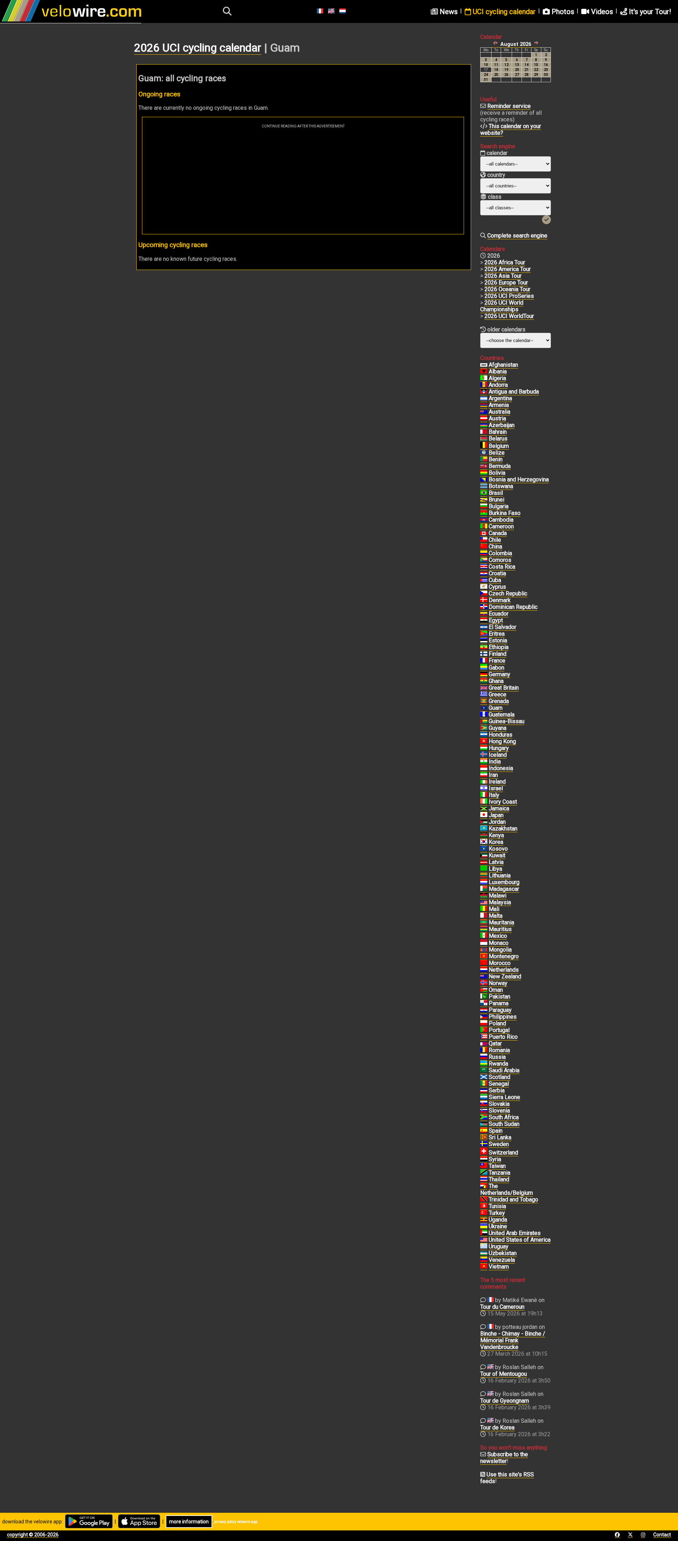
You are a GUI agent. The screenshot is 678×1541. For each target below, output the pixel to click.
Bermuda (500, 466)
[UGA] (483, 1219)
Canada (498, 533)
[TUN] (483, 1206)
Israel (496, 788)
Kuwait (497, 855)
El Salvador (502, 627)
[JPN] (483, 815)
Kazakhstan (503, 828)
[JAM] (483, 808)
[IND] (483, 761)
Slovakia (499, 1104)
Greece (497, 694)
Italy (494, 795)
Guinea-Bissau (506, 721)
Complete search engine (517, 235)
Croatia (497, 573)
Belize (497, 452)
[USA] (483, 1239)
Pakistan (499, 996)
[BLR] (483, 438)
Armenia (499, 405)
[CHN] (483, 546)
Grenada (499, 701)
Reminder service (509, 106)
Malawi (497, 895)
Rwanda (498, 1063)
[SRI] (483, 1137)
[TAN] (483, 1172)
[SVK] (483, 1104)
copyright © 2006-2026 (33, 1534)
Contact (662, 1534)
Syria (495, 1159)
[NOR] (483, 983)
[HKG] (483, 741)
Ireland (497, 781)
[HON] (483, 734)
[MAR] (483, 963)
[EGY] (483, 620)
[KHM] (483, 519)
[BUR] (483, 513)
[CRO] (483, 573)
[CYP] (483, 586)
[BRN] (483, 432)
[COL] (483, 553)
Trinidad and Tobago (513, 1199)
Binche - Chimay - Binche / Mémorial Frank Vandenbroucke (512, 1340)
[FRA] (483, 660)
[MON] (483, 943)
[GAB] (483, 667)
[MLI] (483, 909)
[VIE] (483, 1266)
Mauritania (501, 922)
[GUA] (483, 714)
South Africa (504, 1117)
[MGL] (483, 949)
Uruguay (499, 1246)
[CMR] (483, 526)
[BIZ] (483, 452)
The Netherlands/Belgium (506, 1189)
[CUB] (483, 580)
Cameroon (501, 526)
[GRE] (483, 694)
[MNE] (483, 956)
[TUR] (483, 1213)
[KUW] (483, 855)
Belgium (499, 446)
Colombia (500, 553)
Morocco (500, 963)
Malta (495, 915)
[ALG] (483, 378)
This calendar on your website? (510, 129)
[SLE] (483, 1097)
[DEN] (483, 600)
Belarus (498, 438)
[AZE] (483, 425)
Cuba (495, 580)
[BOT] (483, 486)
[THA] (483, 1179)
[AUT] (483, 418)
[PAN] (483, 1003)
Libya (495, 868)
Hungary (499, 748)
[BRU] (483, 499)
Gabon (496, 667)
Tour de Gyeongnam (504, 1400)
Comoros (500, 560)
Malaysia (500, 902)
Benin (495, 459)
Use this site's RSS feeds (507, 1478)
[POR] (483, 1030)
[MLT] (483, 915)
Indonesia (501, 768)
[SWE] (483, 1144)
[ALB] (483, 371)
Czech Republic (508, 593)
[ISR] (483, 788)
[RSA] (483, 1117)
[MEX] (483, 936)
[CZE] (483, 593)
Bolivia (497, 472)
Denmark (500, 600)
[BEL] (483, 446)
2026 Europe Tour (506, 282)
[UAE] (483, 1233)
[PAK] (483, 996)
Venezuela (502, 1260)
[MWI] (483, 895)
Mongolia (500, 949)
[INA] (483, 768)
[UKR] (483, 1226)
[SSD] (483, 1124)
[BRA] (483, 493)
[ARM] (483, 405)
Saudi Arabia (504, 1070)
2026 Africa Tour (504, 262)
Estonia (498, 640)
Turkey (497, 1213)
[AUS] (483, 411)
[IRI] (483, 775)
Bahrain (498, 431)
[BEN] (483, 459)
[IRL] (483, 781)
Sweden (499, 1144)
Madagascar (504, 889)
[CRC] (483, 566)
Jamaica (499, 808)
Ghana (496, 681)
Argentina (500, 398)
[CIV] (483, 801)
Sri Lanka (500, 1137)
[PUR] (483, 1037)
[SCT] (483, 1077)
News (448, 11)
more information (189, 1521)
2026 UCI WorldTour (509, 316)
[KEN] (483, 835)
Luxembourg (504, 882)
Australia (499, 411)
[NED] (483, 969)
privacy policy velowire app (235, 1522)
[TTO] (483, 1199)
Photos (562, 11)
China (495, 546)
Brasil (496, 493)
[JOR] (483, 822)
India (495, 761)
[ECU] (483, 613)
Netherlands (504, 969)
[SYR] (483, 1159)
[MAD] (483, 889)
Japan (496, 815)
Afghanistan (503, 364)
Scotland (499, 1077)
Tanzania (499, 1172)
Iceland (498, 754)
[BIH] (483, 479)
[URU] (483, 1246)
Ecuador (499, 613)
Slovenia (499, 1110)
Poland (497, 1023)
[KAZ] (483, 828)
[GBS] (483, 721)
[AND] (483, 385)
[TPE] (483, 1166)
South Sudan (504, 1124)
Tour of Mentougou (503, 1374)
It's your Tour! (649, 11)
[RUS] (483, 1057)
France (497, 660)
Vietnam (499, 1266)
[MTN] (483, 922)
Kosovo (498, 848)
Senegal (499, 1083)
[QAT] (483, 1043)
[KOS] (483, 848)
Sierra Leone (504, 1097)
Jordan (497, 822)
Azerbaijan (502, 425)
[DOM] (483, 607)
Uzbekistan (503, 1253)
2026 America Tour (507, 269)
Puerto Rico (503, 1036)
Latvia (496, 862)
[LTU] (483, 875)
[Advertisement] (303, 181)
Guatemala (502, 714)
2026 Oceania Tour (507, 289)
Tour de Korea (497, 1427)
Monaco (499, 943)
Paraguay (500, 1010)
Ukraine (498, 1226)
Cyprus (497, 586)
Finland (497, 653)
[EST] (483, 640)
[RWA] (483, 1063)
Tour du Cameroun (502, 1306)
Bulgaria (499, 506)
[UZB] (483, 1253)
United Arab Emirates (515, 1233)
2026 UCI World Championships (501, 306)
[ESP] (483, 1130)
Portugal (499, 1030)
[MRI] (483, 929)
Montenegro (504, 956)
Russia (497, 1057)
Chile (495, 539)
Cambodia (501, 519)
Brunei (496, 499)
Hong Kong (502, 741)
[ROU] (483, 1050)
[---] (483, 1186)
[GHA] (483, 681)
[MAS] (483, 902)
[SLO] (483, 1110)
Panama (499, 1003)
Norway (498, 983)
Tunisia (497, 1206)
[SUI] (483, 1152)
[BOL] (483, 472)
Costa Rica (502, 566)
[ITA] (483, 795)
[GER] (483, 674)
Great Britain (504, 687)
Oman (496, 990)
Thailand (499, 1179)
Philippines (503, 1016)
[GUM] (483, 708)
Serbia (497, 1090)
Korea (496, 842)
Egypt (496, 620)
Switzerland (503, 1152)
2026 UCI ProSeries (509, 296)
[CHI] (483, 540)
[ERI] (483, 633)
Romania (499, 1050)
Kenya (496, 835)
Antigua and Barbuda (514, 391)
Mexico (498, 936)
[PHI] (483, 1016)
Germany (499, 674)
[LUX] (483, 882)
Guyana (497, 728)
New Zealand (505, 976)
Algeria (497, 378)
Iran (493, 775)
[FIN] (483, 654)
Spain (495, 1130)
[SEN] (483, 1083)
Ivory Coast (503, 801)
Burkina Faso (505, 513)
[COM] (483, 560)
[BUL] (483, 506)
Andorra (498, 385)
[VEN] (483, 1260)
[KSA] (483, 1070)
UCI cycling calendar (503, 11)
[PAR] (483, 1010)
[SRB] (483, 1090)
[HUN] (483, 748)
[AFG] (483, 364)
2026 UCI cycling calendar (197, 47)
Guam (495, 707)
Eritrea (497, 633)
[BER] (483, 466)
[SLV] (483, 627)
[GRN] (483, 701)
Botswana (501, 486)
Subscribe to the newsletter (504, 1457)
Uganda (498, 1219)
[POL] (483, 1023)
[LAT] (483, 862)
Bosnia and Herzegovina (519, 479)
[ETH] (483, 647)
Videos (601, 11)
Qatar (495, 1043)
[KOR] (483, 842)
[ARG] (483, 398)
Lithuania (500, 875)
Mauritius (500, 929)
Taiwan (497, 1166)
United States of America (520, 1239)
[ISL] (483, 754)
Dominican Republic (513, 607)
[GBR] (483, 687)
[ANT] (483, 391)
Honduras (500, 734)
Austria (497, 418)
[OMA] (483, 990)
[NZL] (483, 976)
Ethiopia (499, 647)
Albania (498, 371)
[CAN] (483, 533)
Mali (494, 909)
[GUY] (483, 728)
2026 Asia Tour (503, 275)
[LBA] (483, 869)
